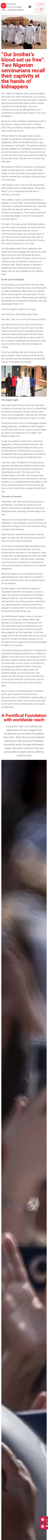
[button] (30, 7)
